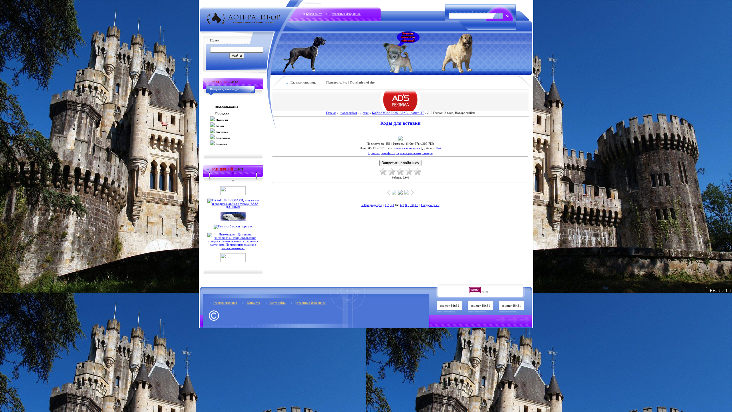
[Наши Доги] (314, 52)
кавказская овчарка (407, 148)
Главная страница (304, 82)
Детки (364, 112)
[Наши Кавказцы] (465, 52)
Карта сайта (314, 13)
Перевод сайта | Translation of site (350, 82)
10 (412, 205)
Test (438, 148)
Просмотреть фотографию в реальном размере (400, 153)
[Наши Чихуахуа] (401, 52)
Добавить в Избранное (345, 13)
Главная (331, 112)
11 (416, 205)
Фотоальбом (348, 112)
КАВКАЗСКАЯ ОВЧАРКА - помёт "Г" (398, 112)
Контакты (253, 302)
